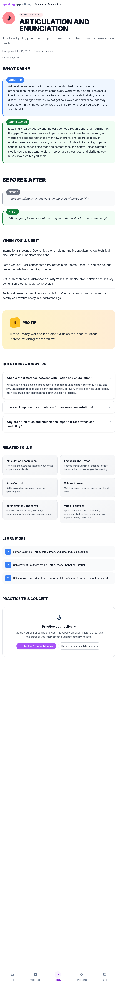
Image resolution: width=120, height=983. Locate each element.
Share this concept (44, 51)
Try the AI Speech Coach (38, 646)
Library (27, 4)
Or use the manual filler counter (79, 646)
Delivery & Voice (31, 14)
